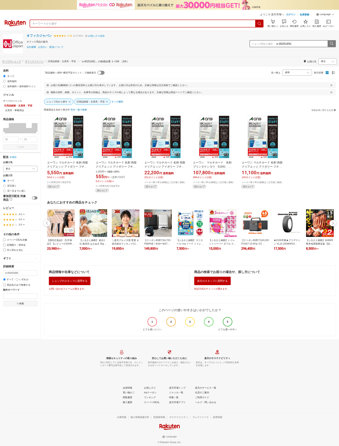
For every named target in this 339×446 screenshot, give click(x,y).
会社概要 (31, 47)
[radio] (4, 76)
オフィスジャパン (39, 35)
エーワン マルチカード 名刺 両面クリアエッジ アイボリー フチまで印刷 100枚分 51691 (116, 166)
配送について (56, 47)
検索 (21, 147)
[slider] (3, 132)
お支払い (42, 47)
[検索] (259, 23)
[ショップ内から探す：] (331, 44)
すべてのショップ (11, 61)
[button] (325, 15)
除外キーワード (11, 290)
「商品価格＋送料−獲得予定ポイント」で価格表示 (69, 72)
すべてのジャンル (12, 101)
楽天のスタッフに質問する (212, 280)
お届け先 (8, 162)
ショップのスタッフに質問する (69, 280)
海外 (14, 157)
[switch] (34, 197)
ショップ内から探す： (263, 44)
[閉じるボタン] (331, 85)
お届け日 (8, 175)
